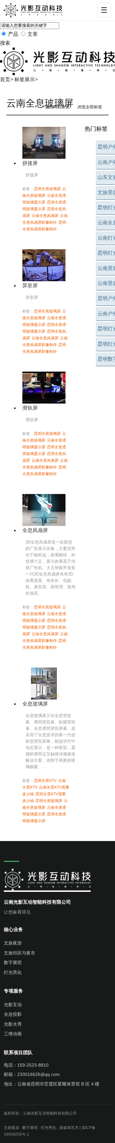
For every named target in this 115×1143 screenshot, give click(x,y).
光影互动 (13, 1004)
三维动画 (13, 1033)
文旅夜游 (13, 943)
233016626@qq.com (38, 1074)
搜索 (5, 43)
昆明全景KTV (45, 780)
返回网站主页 (57, 106)
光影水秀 (13, 1024)
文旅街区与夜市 (19, 952)
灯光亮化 (13, 972)
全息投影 (13, 1014)
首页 (5, 79)
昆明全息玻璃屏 (47, 189)
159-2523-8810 (33, 1065)
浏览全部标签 (89, 106)
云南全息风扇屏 (45, 215)
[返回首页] (36, 10)
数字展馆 (13, 962)
